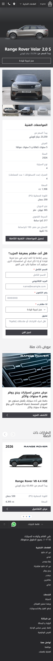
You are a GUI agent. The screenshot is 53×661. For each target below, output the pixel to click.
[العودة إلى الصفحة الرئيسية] (50, 3)
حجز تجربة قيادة (26, 61)
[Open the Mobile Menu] (3, 3)
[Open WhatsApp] (14, 524)
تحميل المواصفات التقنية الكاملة (26, 238)
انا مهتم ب (41, 304)
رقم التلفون (40, 292)
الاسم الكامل (40, 269)
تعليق (44, 316)
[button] (5, 434)
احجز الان (26, 332)
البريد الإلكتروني (39, 281)
